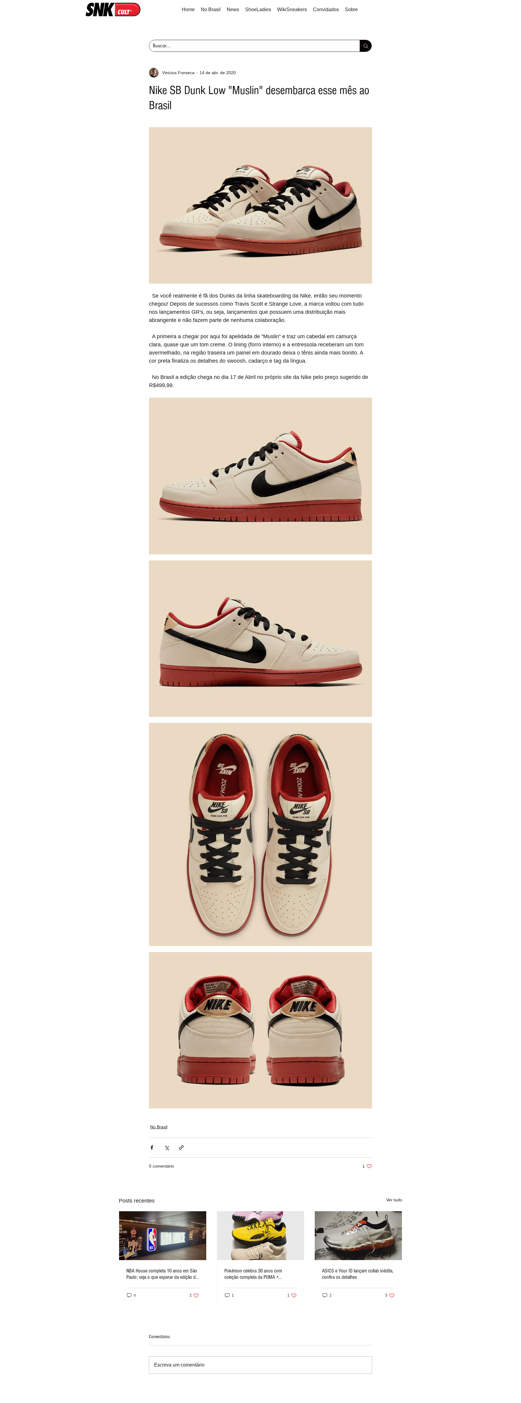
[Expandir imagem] (260, 476)
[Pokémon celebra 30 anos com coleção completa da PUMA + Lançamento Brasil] (260, 1235)
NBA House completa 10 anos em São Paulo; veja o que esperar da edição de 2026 (162, 1274)
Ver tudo (394, 1199)
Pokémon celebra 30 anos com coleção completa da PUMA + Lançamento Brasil (253, 1274)
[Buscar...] (365, 46)
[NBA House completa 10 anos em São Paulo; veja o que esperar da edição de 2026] (162, 1235)
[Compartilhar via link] (181, 1147)
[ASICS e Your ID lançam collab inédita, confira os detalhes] (358, 1235)
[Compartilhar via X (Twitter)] (166, 1147)
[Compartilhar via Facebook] (152, 1147)
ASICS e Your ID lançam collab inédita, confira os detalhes (357, 1274)
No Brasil (158, 1126)
